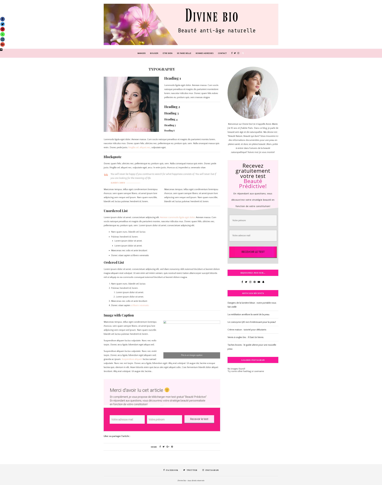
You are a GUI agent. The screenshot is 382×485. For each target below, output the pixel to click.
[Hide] (1, 49)
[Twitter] (2, 24)
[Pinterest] (2, 29)
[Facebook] (2, 19)
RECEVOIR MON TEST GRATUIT (191, 289)
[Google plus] (2, 44)
